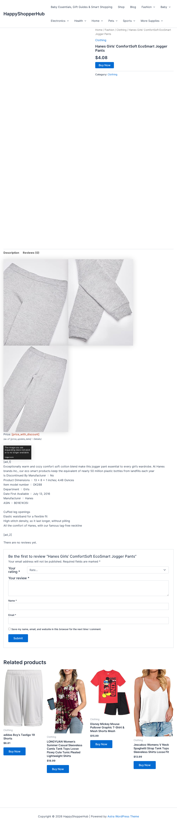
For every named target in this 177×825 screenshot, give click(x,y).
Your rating (14, 569)
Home (95, 20)
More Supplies (150, 20)
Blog (133, 7)
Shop (121, 7)
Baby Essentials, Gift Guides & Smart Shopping (81, 7)
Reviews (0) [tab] (31, 252)
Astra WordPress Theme (123, 816)
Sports (127, 20)
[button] (153, 7)
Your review (18, 578)
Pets (111, 20)
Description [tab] (11, 252)
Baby (164, 7)
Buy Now (104, 65)
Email (12, 614)
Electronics (58, 20)
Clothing (122, 29)
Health (78, 20)
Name (12, 600)
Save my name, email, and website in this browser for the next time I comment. (56, 629)
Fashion (147, 7)
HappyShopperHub (24, 13)
